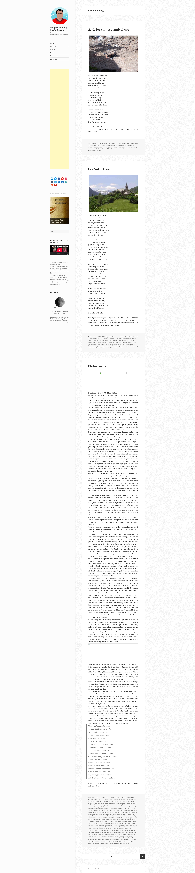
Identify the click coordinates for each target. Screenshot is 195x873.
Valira (124, 841)
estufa (111, 816)
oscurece (115, 829)
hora (103, 821)
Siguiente (72, 210)
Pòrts (89, 346)
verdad (90, 843)
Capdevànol (91, 807)
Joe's (68, 322)
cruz (132, 810)
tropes (127, 346)
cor (128, 145)
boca (132, 803)
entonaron (114, 814)
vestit (100, 348)
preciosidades (132, 832)
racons (128, 147)
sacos (103, 836)
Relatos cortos (54, 56)
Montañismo (134, 143)
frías (136, 818)
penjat (116, 147)
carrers (133, 338)
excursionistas (125, 816)
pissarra (128, 344)
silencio (109, 838)
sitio (113, 838)
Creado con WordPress (94, 869)
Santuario (118, 836)
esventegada (125, 340)
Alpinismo (122, 143)
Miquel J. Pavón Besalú (109, 143)
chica (106, 808)
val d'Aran (132, 346)
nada (101, 827)
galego (90, 819)
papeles (131, 829)
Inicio (52, 43)
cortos (103, 810)
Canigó (124, 805)
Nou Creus (130, 827)
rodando (95, 836)
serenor (90, 149)
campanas (108, 805)
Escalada (127, 143)
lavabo (105, 823)
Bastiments (108, 803)
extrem (90, 342)
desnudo (107, 812)
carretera (112, 807)
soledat (107, 149)
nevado (116, 827)
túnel (92, 841)
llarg (107, 147)
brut (135, 803)
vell (136, 346)
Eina (97, 814)
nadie (105, 827)
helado (134, 819)
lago (101, 823)
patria (123, 344)
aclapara (104, 338)
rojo (100, 836)
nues (93, 829)
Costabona (109, 810)
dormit (103, 147)
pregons (123, 147)
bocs (107, 145)
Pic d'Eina (116, 830)
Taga (89, 840)
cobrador (114, 808)
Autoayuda (53, 59)
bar (99, 803)
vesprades (95, 348)
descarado (101, 812)
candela (113, 805)
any (118, 801)
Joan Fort (121, 342)
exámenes (117, 816)
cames (115, 145)
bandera (95, 803)
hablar (124, 819)
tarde (93, 840)
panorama (125, 829)
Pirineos (135, 337)
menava (97, 344)
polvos (119, 832)
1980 (107, 799)
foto (126, 818)
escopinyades (131, 814)
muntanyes (103, 344)
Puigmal (106, 834)
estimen (118, 340)
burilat (111, 145)
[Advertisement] (59, 119)
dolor (99, 147)
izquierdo (90, 823)
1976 (104, 799)
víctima (98, 843)
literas (119, 823)
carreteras (119, 807)
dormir (90, 814)
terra (122, 346)
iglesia (111, 821)
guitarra (119, 819)
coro (100, 810)
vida (103, 348)
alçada (103, 145)
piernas (97, 832)
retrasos (90, 836)
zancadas (116, 843)
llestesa (130, 342)
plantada (106, 832)
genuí (103, 342)
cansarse (129, 805)
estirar (107, 816)
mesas (119, 825)
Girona (98, 819)
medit (115, 825)
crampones (116, 810)
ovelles (115, 344)
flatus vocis (115, 818)
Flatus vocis (97, 366)
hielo (93, 821)
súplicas (128, 838)
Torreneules (115, 840)
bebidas (119, 803)
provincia (100, 834)
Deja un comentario (95, 151)
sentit (104, 838)
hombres (98, 821)
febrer (89, 818)
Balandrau (131, 801)
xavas (111, 843)
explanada (132, 816)
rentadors (94, 346)
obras (107, 829)
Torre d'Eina (108, 840)
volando (106, 843)
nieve (120, 827)
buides (90, 805)
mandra (129, 823)
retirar (133, 834)
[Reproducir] (52, 254)
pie (89, 832)
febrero (94, 818)
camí (119, 145)
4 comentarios (125, 843)
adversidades (129, 799)
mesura (124, 825)
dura (93, 814)
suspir (111, 346)
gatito (94, 819)
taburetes (134, 838)
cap (122, 145)
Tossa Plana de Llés (125, 840)
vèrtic (126, 149)
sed (122, 836)
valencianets (118, 841)
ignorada (115, 342)
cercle (97, 808)
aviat (125, 801)
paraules (90, 830)
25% (111, 799)
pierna (92, 832)
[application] (59, 250)
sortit (118, 838)
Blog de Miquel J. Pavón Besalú (58, 28)
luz (125, 823)
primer (90, 834)
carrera (107, 807)
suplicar (123, 838)
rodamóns (133, 147)
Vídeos (52, 53)
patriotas (100, 830)
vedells (122, 149)
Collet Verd (126, 808)
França (99, 342)
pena (111, 830)
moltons (111, 147)
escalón (124, 814)
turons (118, 149)
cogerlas (120, 808)
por (119, 147)
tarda (115, 346)
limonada (113, 823)
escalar (120, 814)
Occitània (110, 344)
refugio (129, 834)
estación (102, 816)
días (130, 812)
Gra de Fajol (104, 819)
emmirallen (100, 340)
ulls (101, 841)
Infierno (134, 821)
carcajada (98, 807)
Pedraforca (107, 830)
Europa (131, 340)
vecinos (131, 841)
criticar (128, 810)
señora (126, 836)
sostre (111, 149)
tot (114, 149)
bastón (114, 803)
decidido (90, 812)
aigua (109, 338)
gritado (110, 819)
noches (124, 827)
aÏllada (113, 338)
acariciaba (115, 799)
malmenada (91, 344)
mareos (111, 825)
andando (102, 801)
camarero (98, 805)
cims (125, 145)
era (106, 340)
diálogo (126, 812)
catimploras (91, 808)
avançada (124, 338)
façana (95, 342)
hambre (129, 819)
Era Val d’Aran (99, 169)
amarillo (90, 801)
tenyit (119, 346)
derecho (95, 812)
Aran (117, 338)
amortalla (96, 801)
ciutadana (94, 340)
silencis (99, 149)
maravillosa (97, 825)
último (104, 841)
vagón (112, 841)
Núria (104, 829)
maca (134, 342)
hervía (90, 821)
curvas (136, 810)
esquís (98, 816)
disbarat (94, 147)
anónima (107, 801)
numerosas (98, 829)
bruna (129, 338)
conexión (95, 810)
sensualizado (98, 838)
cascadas (125, 807)
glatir (106, 342)
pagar (120, 829)
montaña (90, 827)
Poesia (90, 145)
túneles (97, 841)
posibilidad (125, 832)
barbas (102, 803)
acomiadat (122, 799)
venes (89, 348)
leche (108, 823)
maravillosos (104, 825)
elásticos (101, 814)
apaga (122, 801)
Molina (135, 825)
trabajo (134, 840)
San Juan (111, 836)
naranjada (110, 827)
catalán (130, 807)
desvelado (121, 812)
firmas (110, 818)
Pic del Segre (132, 830)
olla (111, 829)
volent (107, 348)
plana (133, 344)
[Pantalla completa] (67, 254)
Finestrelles (104, 818)
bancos (90, 803)
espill (114, 340)
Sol (103, 149)
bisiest (124, 803)
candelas (118, 805)
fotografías (131, 818)
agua (135, 799)
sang (102, 346)
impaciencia (117, 821)
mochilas (129, 825)
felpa (98, 818)
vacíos (108, 841)
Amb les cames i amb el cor (108, 29)
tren (89, 841)
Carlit (103, 807)
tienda (97, 840)
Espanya (109, 340)
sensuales (91, 838)
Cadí (94, 805)
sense (130, 836)
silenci (95, 149)
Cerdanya (102, 808)
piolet (101, 832)
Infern (129, 821)
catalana (135, 807)
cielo (110, 808)
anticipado (114, 801)
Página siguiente (142, 856)
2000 (118, 797)
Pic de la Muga (124, 830)
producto (95, 834)
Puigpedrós (112, 834)
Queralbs (119, 834)
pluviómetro (113, 832)
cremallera (123, 810)
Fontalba (121, 818)
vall (128, 841)
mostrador (96, 827)
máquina (90, 825)
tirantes (101, 840)
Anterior (48, 210)
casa (89, 340)
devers (90, 147)
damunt (131, 145)
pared (95, 830)
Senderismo (95, 145)
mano (133, 823)
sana (99, 346)
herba (110, 342)
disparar (134, 812)
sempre (107, 346)
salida (107, 836)
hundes (107, 821)
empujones (107, 814)
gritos (114, 819)
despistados (113, 812)
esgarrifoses (91, 816)
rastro (124, 834)
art (120, 338)
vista (102, 843)
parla (119, 344)
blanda (128, 803)
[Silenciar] (65, 254)
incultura (124, 821)
